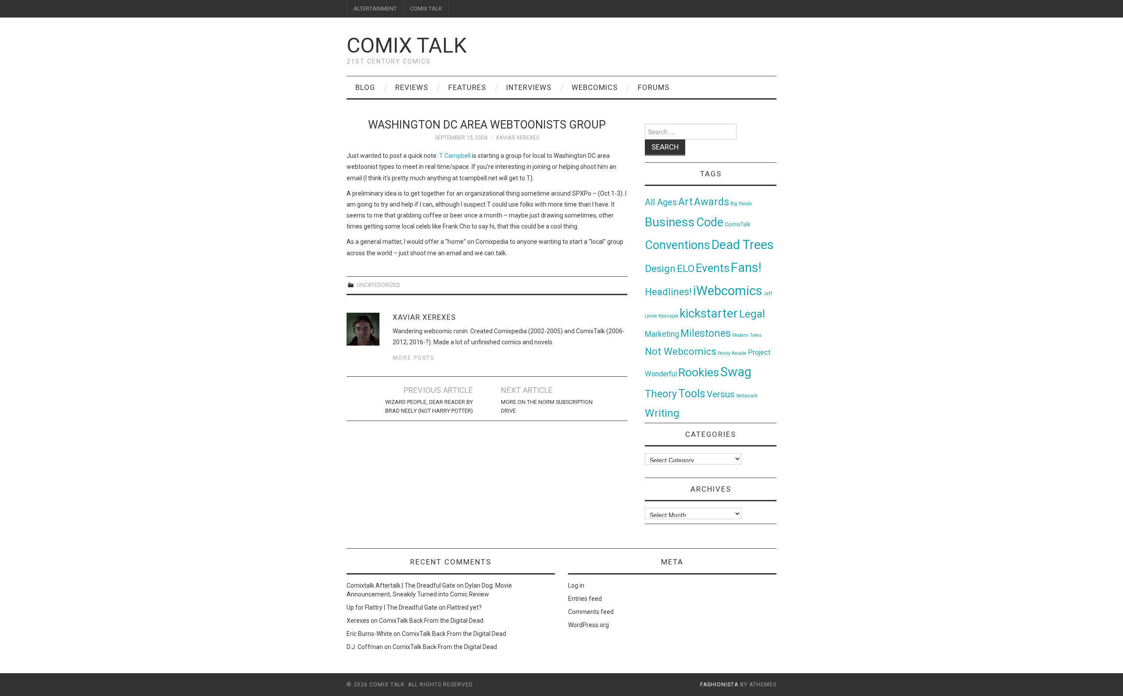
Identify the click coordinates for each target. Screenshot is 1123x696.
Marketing (662, 334)
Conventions (677, 245)
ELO (685, 269)
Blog (365, 87)
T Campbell (455, 155)
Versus (721, 394)
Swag (735, 371)
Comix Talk (407, 45)
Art (685, 202)
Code (709, 222)
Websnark (747, 396)
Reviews (411, 87)
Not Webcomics (680, 351)
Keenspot (668, 316)
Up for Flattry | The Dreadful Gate (392, 607)
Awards (711, 202)
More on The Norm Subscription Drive (547, 406)
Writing (662, 413)
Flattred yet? (464, 607)
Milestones (705, 333)
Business (670, 222)
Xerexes (358, 620)
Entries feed (585, 598)
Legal (752, 313)
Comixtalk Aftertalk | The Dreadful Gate (401, 585)
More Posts (413, 357)
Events (713, 268)
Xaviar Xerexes (517, 137)
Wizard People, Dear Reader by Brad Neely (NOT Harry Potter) (429, 406)
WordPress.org (588, 624)
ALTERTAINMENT (375, 8)
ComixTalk (737, 224)
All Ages (661, 202)
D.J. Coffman (365, 646)
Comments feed (591, 611)
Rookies (698, 372)
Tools (691, 393)
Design (660, 269)
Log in (576, 585)
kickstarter (709, 313)
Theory (661, 394)
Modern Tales (747, 335)
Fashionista (719, 685)
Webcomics (595, 87)
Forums (653, 87)
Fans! (746, 267)
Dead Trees (743, 244)
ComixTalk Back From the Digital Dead (431, 620)
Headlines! (668, 291)
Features (467, 87)
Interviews (528, 87)
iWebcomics (727, 290)
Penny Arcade (732, 353)
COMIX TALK (426, 8)
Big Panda (741, 204)
